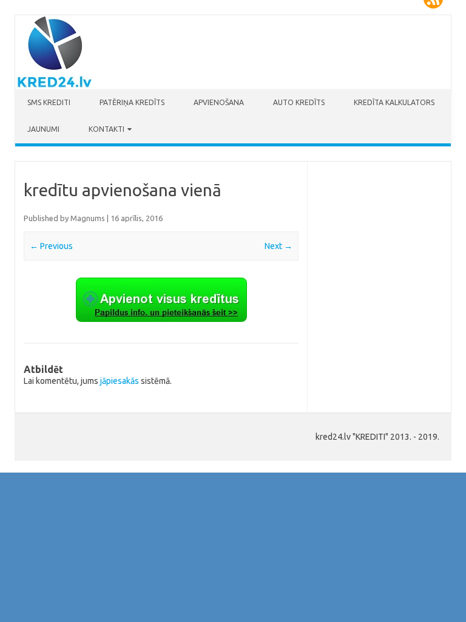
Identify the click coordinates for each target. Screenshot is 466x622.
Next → (278, 246)
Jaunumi (43, 129)
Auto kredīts (299, 102)
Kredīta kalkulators (394, 102)
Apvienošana (219, 102)
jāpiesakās (119, 381)
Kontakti (106, 129)
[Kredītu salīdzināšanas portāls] (54, 86)
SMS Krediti (48, 102)
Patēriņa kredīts (132, 102)
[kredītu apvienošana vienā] (161, 300)
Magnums (87, 218)
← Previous (51, 246)
